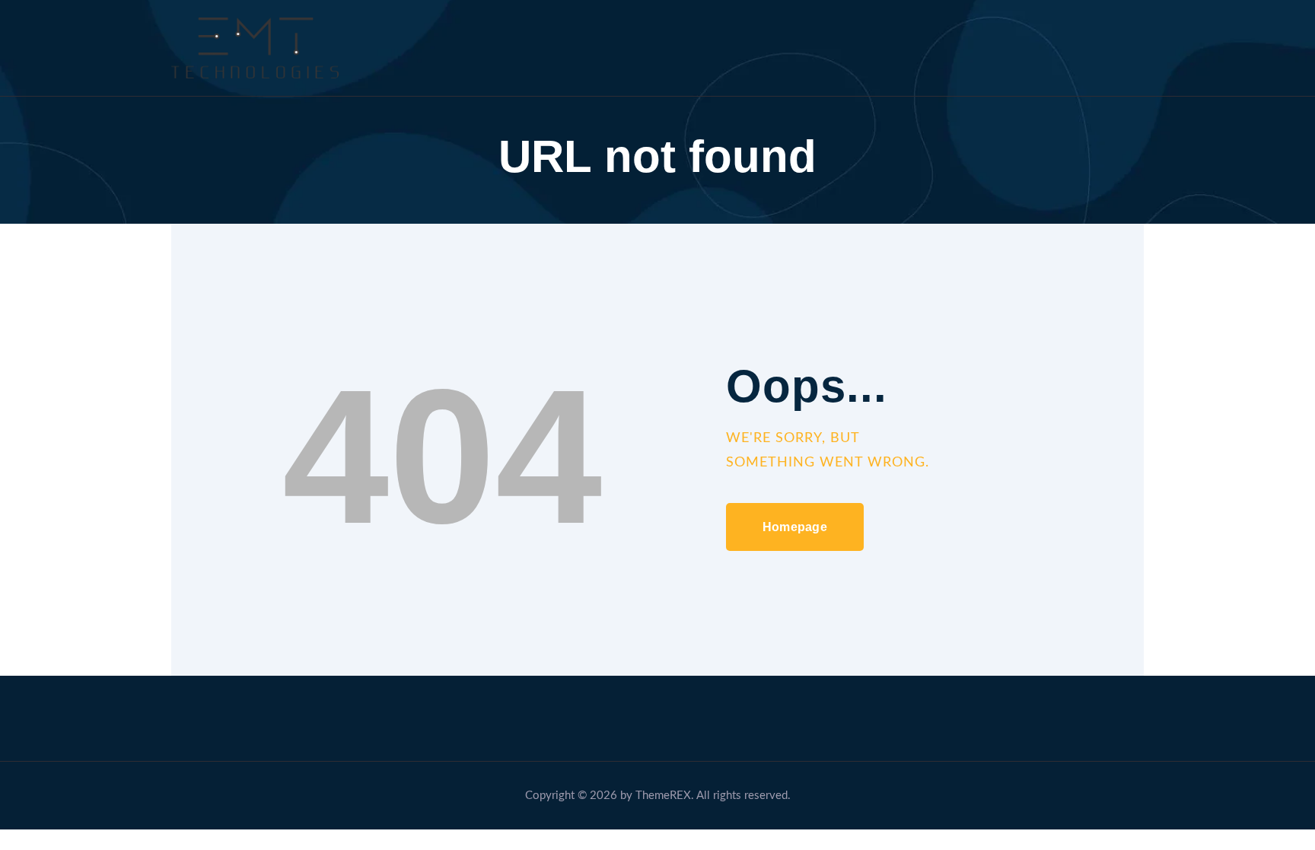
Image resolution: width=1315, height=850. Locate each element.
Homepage (795, 527)
